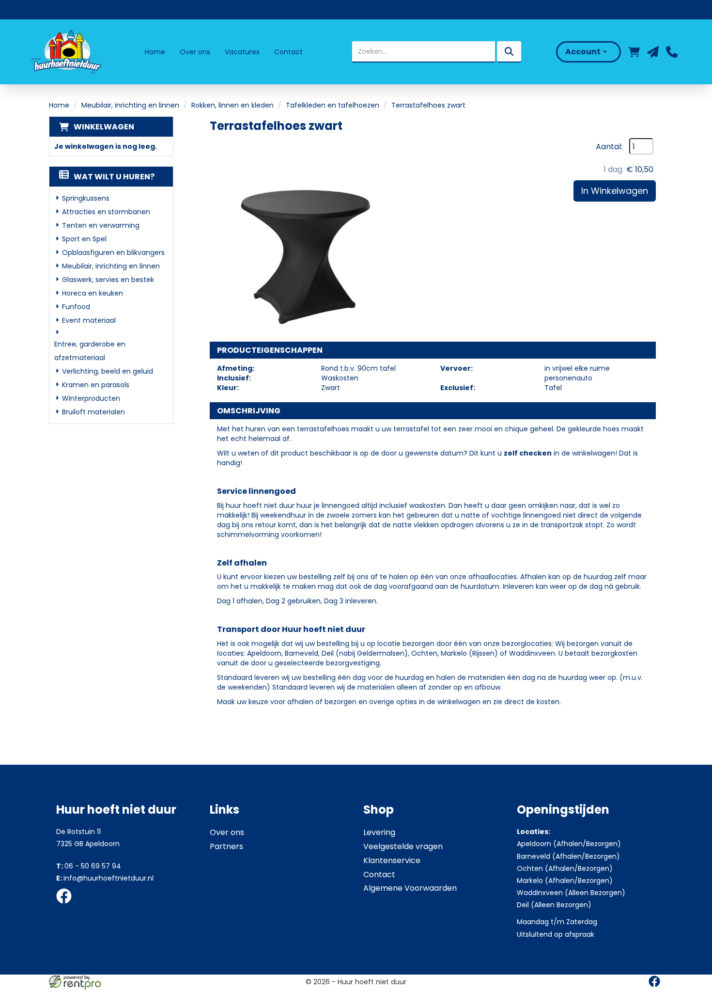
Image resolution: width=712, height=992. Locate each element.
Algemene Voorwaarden (410, 888)
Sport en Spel (84, 239)
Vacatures (242, 52)
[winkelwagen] (634, 52)
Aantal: (609, 147)
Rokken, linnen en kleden (232, 105)
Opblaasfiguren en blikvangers (113, 252)
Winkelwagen (104, 126)
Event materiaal (89, 320)
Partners (226, 846)
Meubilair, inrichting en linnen (130, 105)
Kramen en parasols (95, 385)
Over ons (195, 52)
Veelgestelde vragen (403, 846)
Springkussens (85, 198)
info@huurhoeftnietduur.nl (105, 878)
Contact (288, 52)
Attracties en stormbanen (106, 212)
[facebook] (66, 905)
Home (155, 52)
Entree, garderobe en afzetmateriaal (89, 350)
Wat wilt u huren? (114, 176)
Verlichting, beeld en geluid (107, 371)
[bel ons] (672, 52)
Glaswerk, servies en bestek (108, 279)
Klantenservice (391, 860)
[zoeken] (509, 52)
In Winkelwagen (614, 191)
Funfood (76, 307)
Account (583, 51)
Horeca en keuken (92, 293)
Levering (379, 832)
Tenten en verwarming (100, 225)
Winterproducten (91, 398)
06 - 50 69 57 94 (88, 866)
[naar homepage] (65, 52)
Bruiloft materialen (93, 412)
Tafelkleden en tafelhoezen (332, 105)
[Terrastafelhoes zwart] (306, 235)
